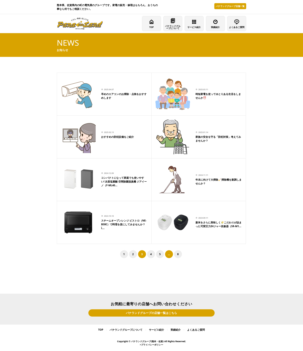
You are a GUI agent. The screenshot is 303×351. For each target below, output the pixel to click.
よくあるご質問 (236, 27)
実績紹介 (215, 27)
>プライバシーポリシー (151, 344)
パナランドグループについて (173, 27)
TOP (151, 27)
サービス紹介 (194, 27)
